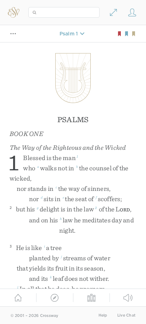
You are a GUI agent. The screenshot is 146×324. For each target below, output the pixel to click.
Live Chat (126, 315)
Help (103, 315)
